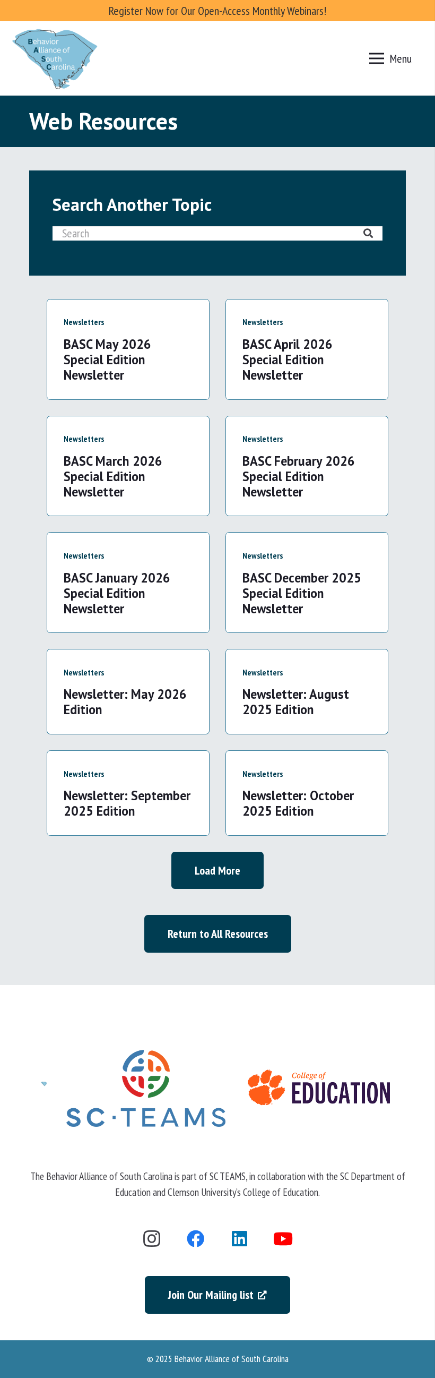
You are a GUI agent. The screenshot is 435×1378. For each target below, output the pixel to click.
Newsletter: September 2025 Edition (127, 803)
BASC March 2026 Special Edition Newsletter (113, 476)
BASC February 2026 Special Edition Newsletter (298, 476)
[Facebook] (196, 1239)
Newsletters (84, 321)
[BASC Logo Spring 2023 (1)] (55, 58)
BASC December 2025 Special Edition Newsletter (301, 593)
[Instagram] (152, 1239)
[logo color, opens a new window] (145, 1088)
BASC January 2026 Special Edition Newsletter (117, 593)
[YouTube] (284, 1239)
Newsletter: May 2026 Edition (125, 702)
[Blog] (44, 1088)
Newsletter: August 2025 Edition (295, 702)
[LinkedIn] (240, 1239)
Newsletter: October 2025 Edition (298, 803)
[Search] (368, 233)
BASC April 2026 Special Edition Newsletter (287, 359)
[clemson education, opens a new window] (318, 1088)
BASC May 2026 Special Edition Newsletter (107, 359)
